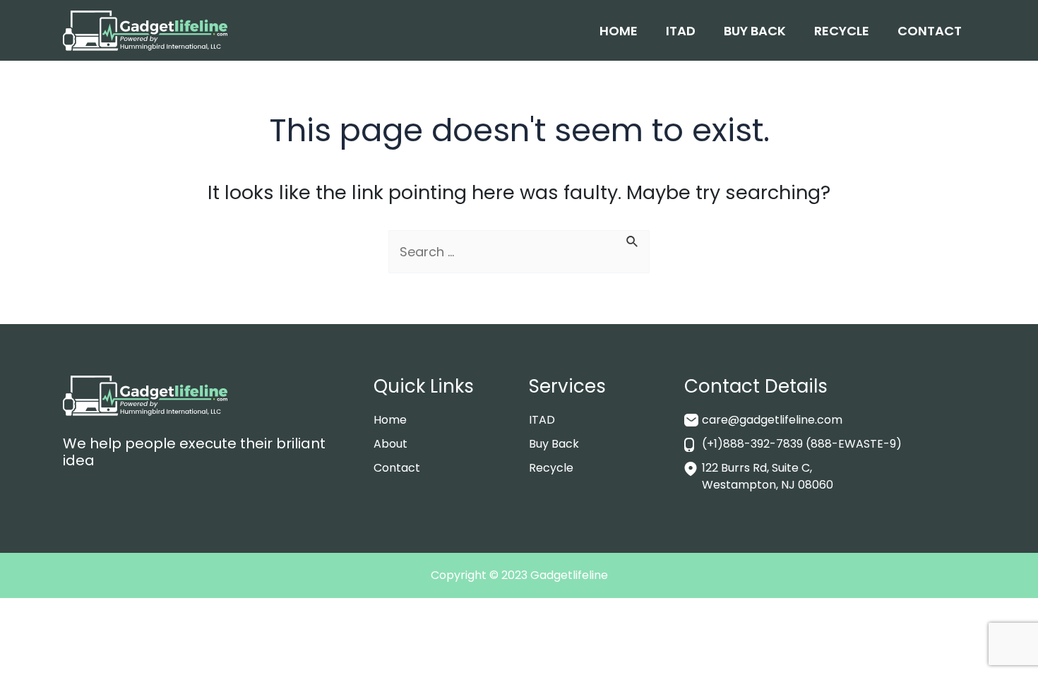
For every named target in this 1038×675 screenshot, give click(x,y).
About (390, 444)
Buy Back (755, 31)
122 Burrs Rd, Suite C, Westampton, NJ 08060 (767, 476)
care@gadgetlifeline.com (772, 420)
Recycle (841, 31)
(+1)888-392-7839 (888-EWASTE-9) (802, 444)
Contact (929, 31)
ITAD (681, 31)
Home (618, 31)
